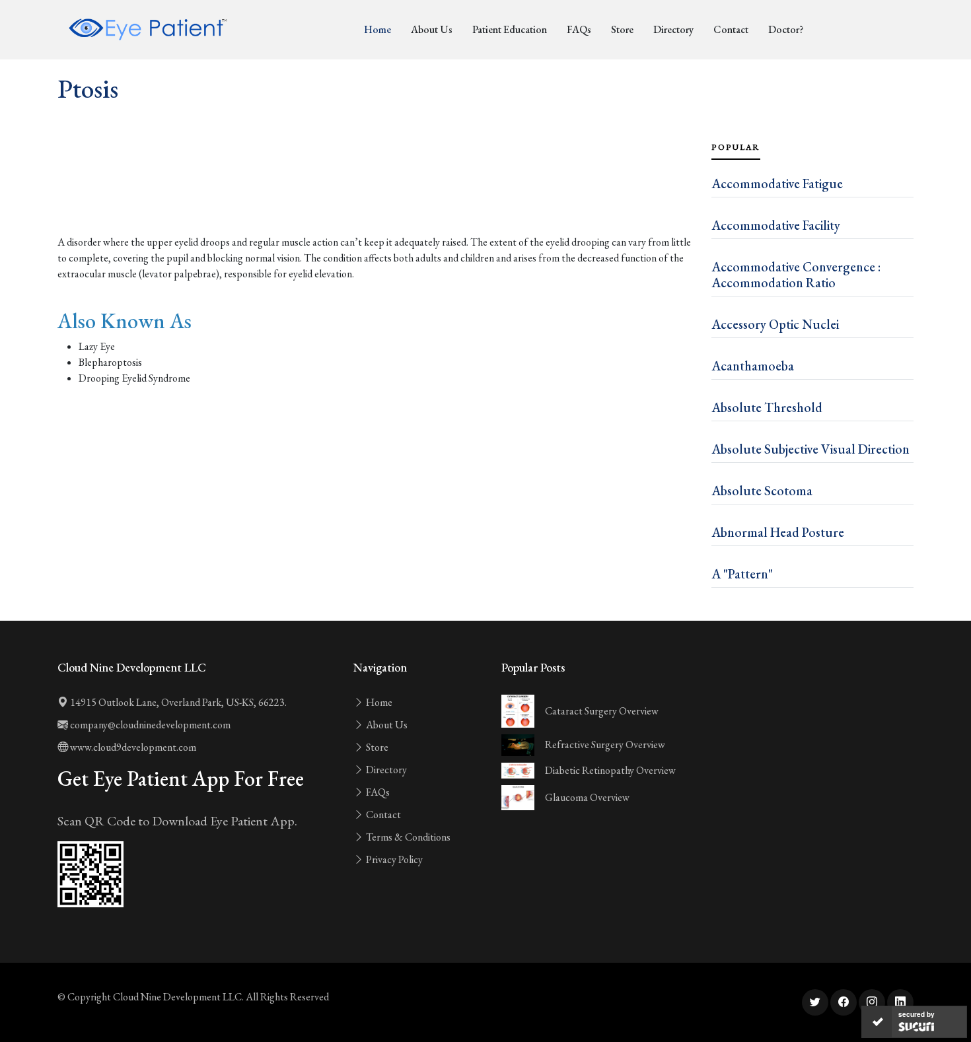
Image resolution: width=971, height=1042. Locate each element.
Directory (673, 29)
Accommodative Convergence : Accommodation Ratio (796, 274)
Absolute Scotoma (761, 490)
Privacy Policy (393, 859)
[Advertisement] (376, 198)
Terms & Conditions (407, 837)
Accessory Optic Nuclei (775, 324)
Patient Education (509, 29)
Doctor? (785, 29)
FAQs (579, 29)
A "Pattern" (742, 573)
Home (377, 29)
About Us (431, 29)
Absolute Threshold (766, 407)
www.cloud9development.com (132, 747)
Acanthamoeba (752, 365)
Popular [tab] (735, 147)
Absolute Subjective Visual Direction (810, 449)
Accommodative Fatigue (777, 183)
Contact (730, 29)
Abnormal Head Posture (777, 532)
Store (622, 29)
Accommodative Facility (775, 225)
